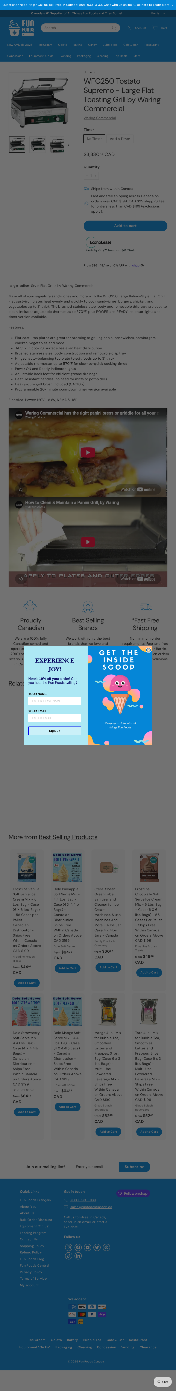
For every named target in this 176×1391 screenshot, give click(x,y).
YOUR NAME (37, 694)
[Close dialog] (148, 650)
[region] (88, 5)
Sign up (55, 731)
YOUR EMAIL (37, 711)
